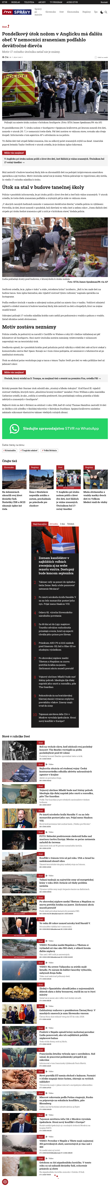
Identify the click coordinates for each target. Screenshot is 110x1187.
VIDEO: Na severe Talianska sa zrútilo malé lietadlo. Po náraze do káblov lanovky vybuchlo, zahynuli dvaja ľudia (65, 969)
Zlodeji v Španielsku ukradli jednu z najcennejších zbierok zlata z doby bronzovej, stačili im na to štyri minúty (67, 991)
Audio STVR (72, 2)
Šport (97, 11)
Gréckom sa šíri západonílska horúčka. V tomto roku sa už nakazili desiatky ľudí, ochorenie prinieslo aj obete (65, 1165)
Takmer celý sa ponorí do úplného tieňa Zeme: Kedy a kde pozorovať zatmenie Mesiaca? (57, 585)
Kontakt (104, 2)
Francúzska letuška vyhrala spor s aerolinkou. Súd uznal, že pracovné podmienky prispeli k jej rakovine (67, 1056)
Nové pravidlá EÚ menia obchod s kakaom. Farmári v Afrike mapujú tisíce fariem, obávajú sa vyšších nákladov (67, 1078)
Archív (42, 2)
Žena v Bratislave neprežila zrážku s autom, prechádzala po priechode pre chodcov (40, 498)
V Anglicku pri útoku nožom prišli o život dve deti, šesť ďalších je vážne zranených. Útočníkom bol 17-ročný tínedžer (67, 500)
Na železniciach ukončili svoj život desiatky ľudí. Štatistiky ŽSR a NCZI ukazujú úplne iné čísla (13, 500)
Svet (61, 11)
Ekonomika (73, 11)
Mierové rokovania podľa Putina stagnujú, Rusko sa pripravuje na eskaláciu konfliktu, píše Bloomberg (66, 1100)
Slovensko (50, 11)
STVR (4, 2)
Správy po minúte (38, 12)
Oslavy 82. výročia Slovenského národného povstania (55, 614)
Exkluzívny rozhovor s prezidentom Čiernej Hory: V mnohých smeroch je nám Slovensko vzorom (67, 1012)
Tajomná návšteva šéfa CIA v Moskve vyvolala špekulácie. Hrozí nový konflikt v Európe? (57, 718)
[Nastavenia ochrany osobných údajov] (5, 1182)
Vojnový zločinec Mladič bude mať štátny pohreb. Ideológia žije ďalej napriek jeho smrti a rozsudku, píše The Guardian (57, 682)
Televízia (29, 2)
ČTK (6, 57)
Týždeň (70, 523)
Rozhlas (15, 2)
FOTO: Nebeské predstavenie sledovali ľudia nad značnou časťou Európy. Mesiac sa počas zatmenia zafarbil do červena (67, 839)
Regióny (86, 11)
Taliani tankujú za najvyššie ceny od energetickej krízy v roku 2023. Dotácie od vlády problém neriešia (66, 882)
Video (51, 764)
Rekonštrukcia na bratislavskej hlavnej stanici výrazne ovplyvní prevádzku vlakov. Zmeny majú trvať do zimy (56, 700)
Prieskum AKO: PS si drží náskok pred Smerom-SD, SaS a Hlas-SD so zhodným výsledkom (57, 646)
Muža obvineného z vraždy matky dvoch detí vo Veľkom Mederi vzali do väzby (95, 497)
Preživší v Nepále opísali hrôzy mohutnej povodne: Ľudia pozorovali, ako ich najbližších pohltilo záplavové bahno (66, 1035)
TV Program (56, 2)
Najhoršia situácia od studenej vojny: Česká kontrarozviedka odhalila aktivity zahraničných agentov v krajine (65, 771)
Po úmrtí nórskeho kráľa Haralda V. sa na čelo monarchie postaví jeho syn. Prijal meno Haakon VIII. (57, 600)
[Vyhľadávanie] (106, 12)
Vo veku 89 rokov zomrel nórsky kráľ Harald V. (64, 923)
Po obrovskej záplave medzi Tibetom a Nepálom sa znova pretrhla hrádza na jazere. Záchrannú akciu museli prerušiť (56, 663)
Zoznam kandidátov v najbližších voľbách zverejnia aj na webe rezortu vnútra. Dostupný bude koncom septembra (56, 565)
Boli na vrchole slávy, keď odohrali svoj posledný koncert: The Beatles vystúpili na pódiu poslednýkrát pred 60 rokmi (65, 749)
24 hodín (54, 523)
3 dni (62, 523)
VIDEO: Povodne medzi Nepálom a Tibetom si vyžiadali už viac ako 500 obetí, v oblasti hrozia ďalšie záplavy (65, 948)
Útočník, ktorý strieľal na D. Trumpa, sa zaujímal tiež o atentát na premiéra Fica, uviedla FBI (51, 378)
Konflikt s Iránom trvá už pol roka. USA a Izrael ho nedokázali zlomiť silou (66, 859)
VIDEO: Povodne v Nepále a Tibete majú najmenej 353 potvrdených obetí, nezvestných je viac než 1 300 (66, 1143)
